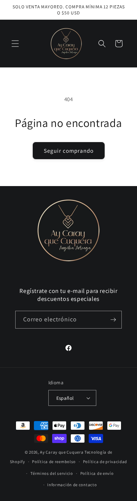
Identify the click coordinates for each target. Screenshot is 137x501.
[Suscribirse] (113, 320)
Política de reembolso (54, 461)
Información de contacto (72, 484)
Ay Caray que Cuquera (62, 452)
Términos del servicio (51, 473)
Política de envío (97, 473)
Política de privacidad (105, 461)
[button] (15, 43)
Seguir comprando (69, 150)
